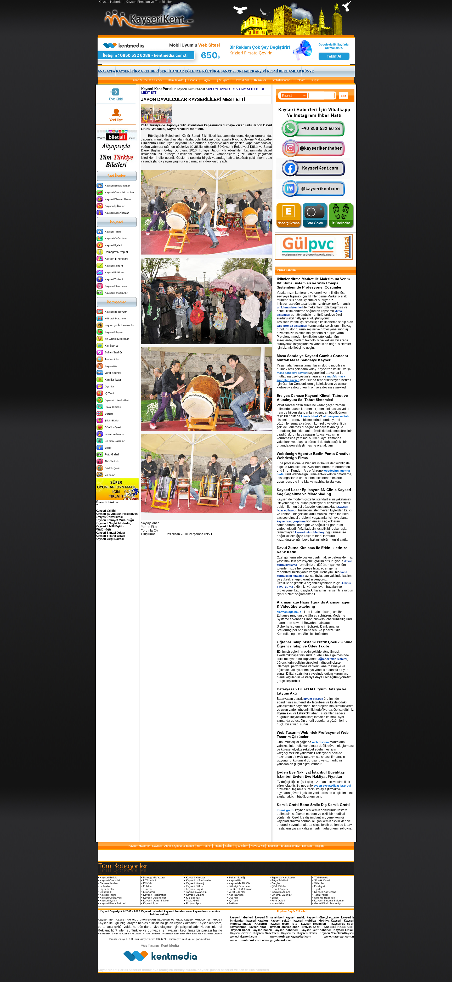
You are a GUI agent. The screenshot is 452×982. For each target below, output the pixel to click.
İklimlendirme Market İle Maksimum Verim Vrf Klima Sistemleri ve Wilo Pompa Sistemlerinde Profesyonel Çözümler (313, 283)
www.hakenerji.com (243, 936)
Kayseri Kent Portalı (157, 89)
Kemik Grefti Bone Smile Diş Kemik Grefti (313, 805)
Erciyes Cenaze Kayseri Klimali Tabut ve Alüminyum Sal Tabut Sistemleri (312, 397)
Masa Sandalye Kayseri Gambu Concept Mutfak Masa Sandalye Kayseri (312, 358)
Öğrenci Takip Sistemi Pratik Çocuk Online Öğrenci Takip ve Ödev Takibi (314, 644)
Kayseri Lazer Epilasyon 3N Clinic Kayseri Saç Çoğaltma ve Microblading (314, 492)
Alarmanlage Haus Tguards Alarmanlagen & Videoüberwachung (314, 604)
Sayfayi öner (150, 523)
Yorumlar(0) (149, 530)
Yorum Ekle (149, 527)
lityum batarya (313, 698)
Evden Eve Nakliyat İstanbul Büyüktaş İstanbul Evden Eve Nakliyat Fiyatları (311, 774)
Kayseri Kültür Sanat (191, 89)
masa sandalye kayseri (292, 372)
